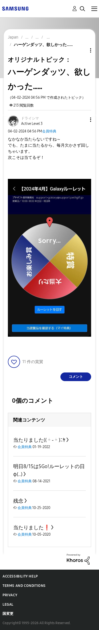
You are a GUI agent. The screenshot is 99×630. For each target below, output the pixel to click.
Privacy (10, 595)
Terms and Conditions (24, 586)
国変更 (8, 613)
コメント (76, 376)
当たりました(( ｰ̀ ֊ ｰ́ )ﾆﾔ (39, 440)
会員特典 (49, 131)
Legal (8, 604)
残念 (18, 501)
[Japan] (15, 8)
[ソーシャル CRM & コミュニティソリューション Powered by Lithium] (78, 558)
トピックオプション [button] (82, 50)
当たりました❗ (31, 527)
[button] (82, 120)
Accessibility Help (20, 576)
